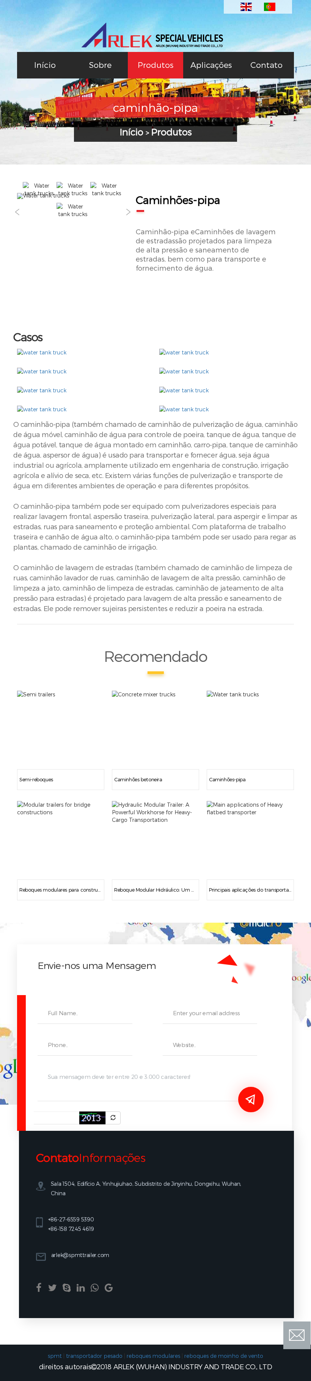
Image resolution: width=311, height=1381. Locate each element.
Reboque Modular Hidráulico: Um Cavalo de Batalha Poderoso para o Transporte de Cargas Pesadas (155, 890)
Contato (266, 64)
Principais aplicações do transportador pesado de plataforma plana (250, 890)
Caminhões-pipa (227, 779)
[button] (17, 212)
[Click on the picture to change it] (113, 1117)
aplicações (211, 64)
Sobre (100, 64)
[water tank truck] (41, 352)
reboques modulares (153, 1356)
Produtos (155, 64)
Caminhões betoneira (138, 779)
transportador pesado (94, 1356)
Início (45, 64)
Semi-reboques (36, 779)
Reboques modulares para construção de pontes (60, 890)
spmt (55, 1356)
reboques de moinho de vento (223, 1356)
